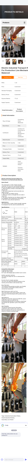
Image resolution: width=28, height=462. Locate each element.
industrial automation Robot (12, 416)
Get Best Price (7, 77)
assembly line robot (7, 419)
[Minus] (26, 425)
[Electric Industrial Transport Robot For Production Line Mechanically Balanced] (13, 42)
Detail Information (7, 110)
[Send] (26, 459)
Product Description (19, 110)
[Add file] (2, 459)
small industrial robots (8, 417)
